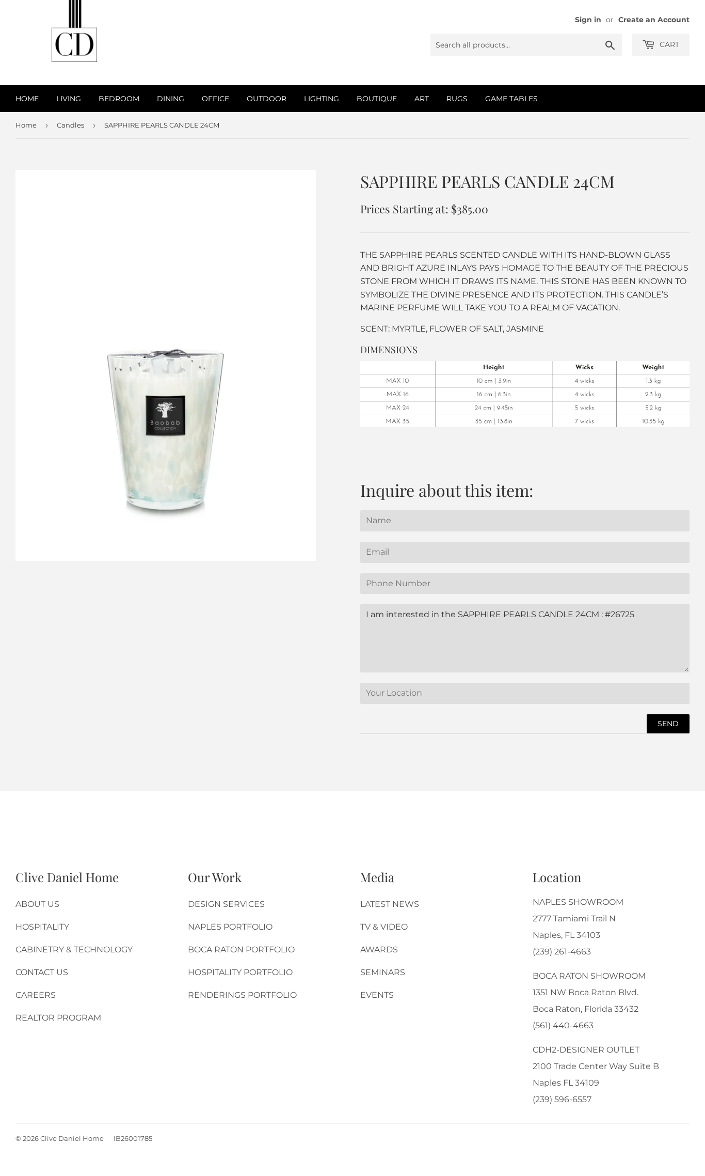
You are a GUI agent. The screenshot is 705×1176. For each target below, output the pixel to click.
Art (421, 98)
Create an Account (654, 19)
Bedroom (119, 98)
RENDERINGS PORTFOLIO (242, 995)
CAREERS (35, 995)
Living (68, 98)
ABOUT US (37, 904)
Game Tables (511, 98)
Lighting (321, 98)
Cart (668, 44)
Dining (170, 98)
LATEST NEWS (389, 904)
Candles (70, 125)
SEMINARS (382, 972)
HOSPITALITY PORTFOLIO (240, 972)
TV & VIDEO (384, 927)
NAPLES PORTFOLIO (230, 927)
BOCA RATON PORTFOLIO (241, 949)
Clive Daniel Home (72, 1138)
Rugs (457, 98)
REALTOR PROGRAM (58, 1018)
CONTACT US (41, 972)
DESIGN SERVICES (226, 904)
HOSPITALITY (42, 927)
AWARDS (379, 949)
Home (27, 98)
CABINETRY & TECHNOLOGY (74, 949)
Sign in (588, 19)
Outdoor (266, 98)
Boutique (377, 98)
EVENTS (377, 995)
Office (215, 98)
